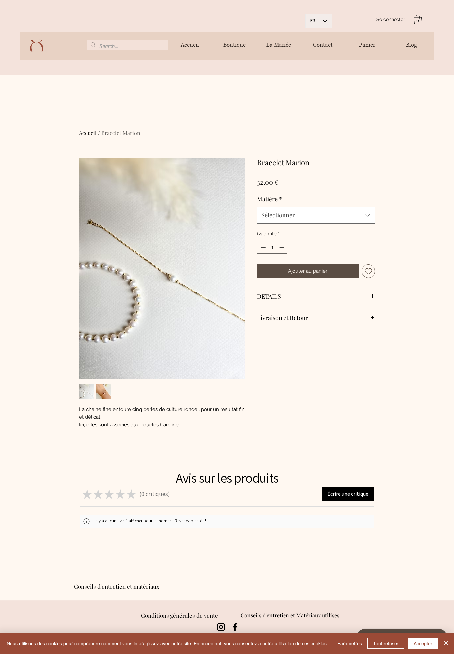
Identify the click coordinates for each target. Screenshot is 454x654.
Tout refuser (385, 643)
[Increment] (282, 247)
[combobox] (316, 215)
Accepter (423, 643)
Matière (269, 199)
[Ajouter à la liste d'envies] (368, 271)
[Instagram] (221, 627)
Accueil (88, 132)
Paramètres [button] (349, 643)
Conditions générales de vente (179, 615)
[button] (418, 19)
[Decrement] (262, 247)
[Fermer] (446, 643)
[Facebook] (235, 627)
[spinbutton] (272, 247)
